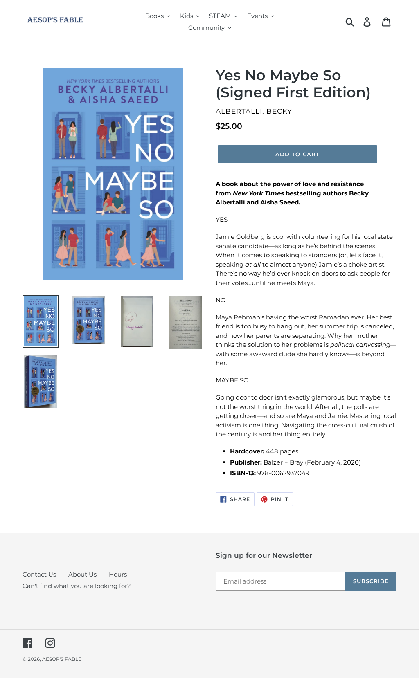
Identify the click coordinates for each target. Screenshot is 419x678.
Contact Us (39, 574)
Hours (118, 574)
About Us (82, 574)
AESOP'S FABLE (61, 659)
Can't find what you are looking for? (77, 586)
